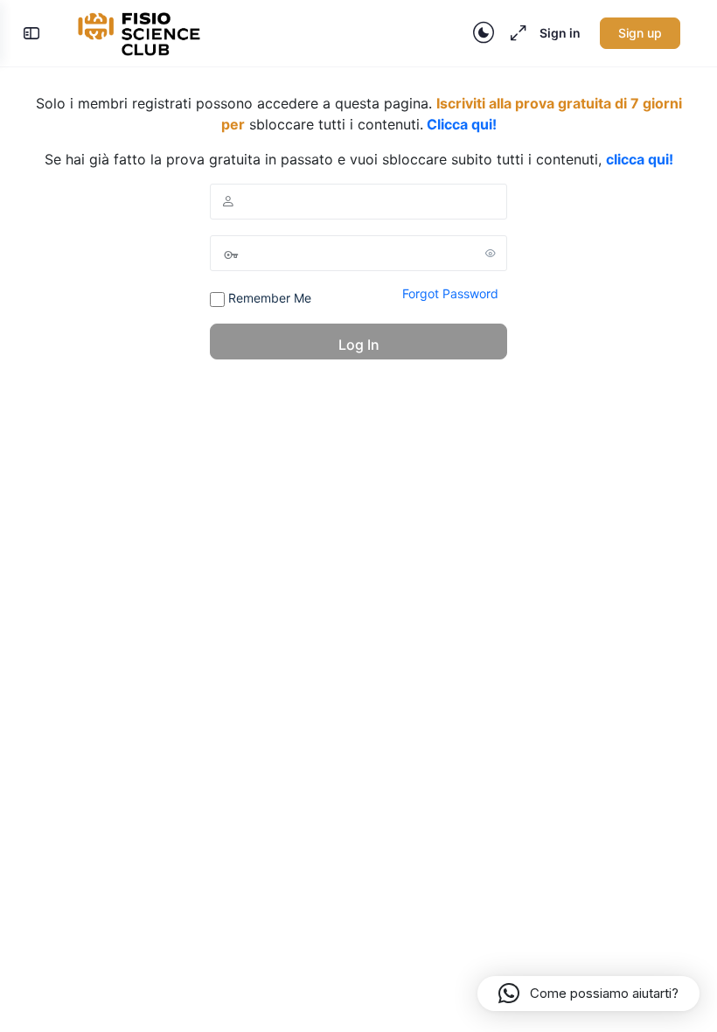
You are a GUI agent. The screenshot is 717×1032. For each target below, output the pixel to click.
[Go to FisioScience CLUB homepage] (140, 32)
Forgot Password (450, 293)
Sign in (560, 32)
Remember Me (268, 297)
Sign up (640, 32)
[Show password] (490, 252)
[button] (588, 993)
